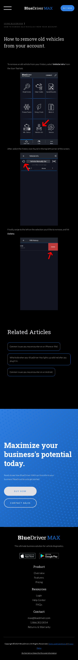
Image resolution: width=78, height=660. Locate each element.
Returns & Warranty (39, 626)
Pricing (39, 582)
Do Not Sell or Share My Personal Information (39, 653)
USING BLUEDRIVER (13, 23)
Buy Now (67, 8)
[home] (39, 8)
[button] (8, 8)
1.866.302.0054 (39, 622)
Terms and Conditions (57, 644)
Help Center (39, 600)
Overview (39, 573)
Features (39, 577)
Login (39, 595)
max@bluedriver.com (39, 617)
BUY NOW (20, 491)
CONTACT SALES (20, 503)
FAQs (39, 604)
